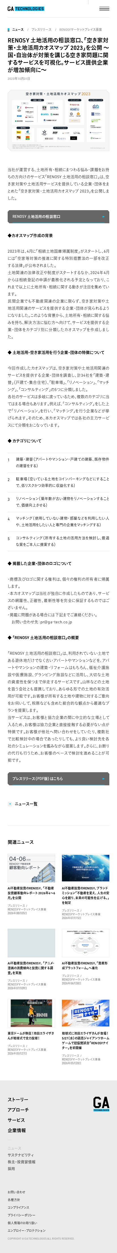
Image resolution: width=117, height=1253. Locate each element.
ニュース (18, 30)
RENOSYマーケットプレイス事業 (80, 30)
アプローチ (18, 1110)
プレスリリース (41, 30)
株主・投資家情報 (21, 1161)
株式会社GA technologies (101, 1104)
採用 (11, 1168)
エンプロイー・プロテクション (26, 1231)
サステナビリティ (21, 1155)
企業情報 (17, 1130)
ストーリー (18, 1099)
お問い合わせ (16, 1192)
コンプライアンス (18, 1208)
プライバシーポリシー (21, 1215)
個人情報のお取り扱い (22, 1223)
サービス (16, 1120)
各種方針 (14, 1200)
